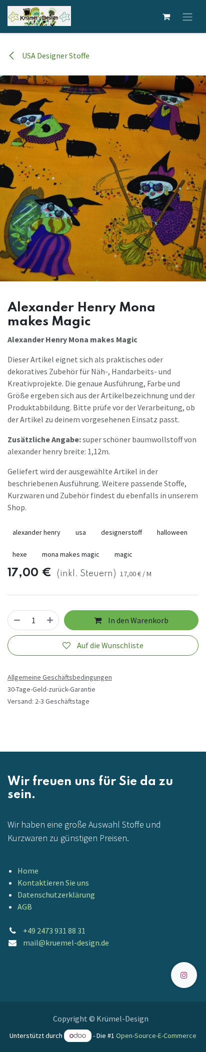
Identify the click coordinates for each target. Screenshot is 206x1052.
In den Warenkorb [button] (137, 620)
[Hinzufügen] (50, 620)
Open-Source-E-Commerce (156, 1035)
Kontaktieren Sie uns (53, 883)
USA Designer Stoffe (55, 55)
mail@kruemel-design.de (66, 943)
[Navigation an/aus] (187, 16)
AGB (25, 907)
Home (28, 871)
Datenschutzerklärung (56, 895)
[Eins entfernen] (17, 620)
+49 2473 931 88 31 (54, 931)
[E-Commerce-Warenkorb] (166, 16)
